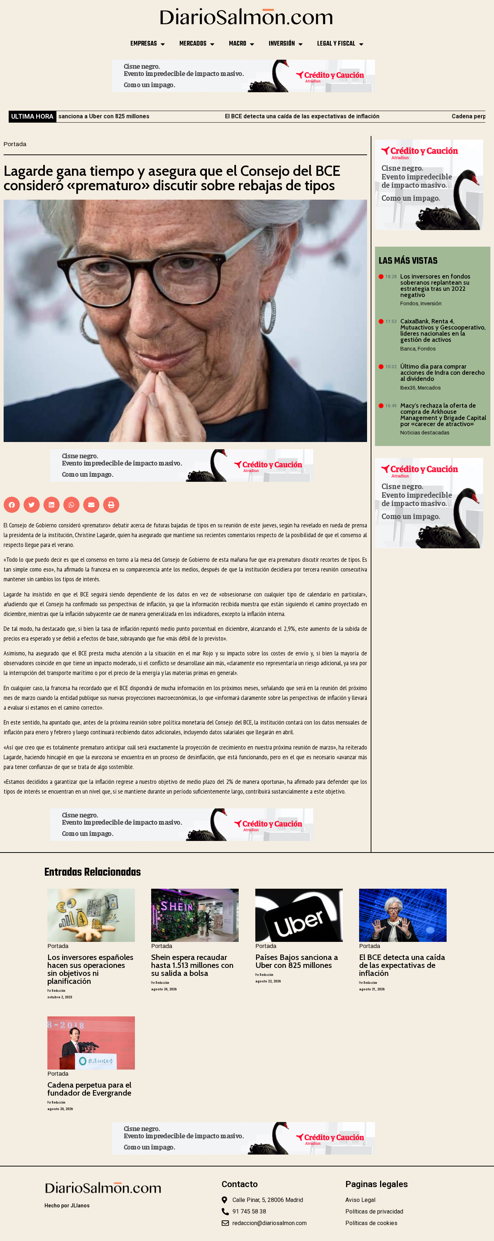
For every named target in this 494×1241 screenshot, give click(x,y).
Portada (15, 144)
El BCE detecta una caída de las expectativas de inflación (257, 116)
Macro (237, 44)
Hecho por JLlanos (67, 1205)
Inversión (282, 44)
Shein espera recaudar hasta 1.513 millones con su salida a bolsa (192, 965)
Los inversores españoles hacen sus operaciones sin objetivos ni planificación (90, 969)
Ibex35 (408, 388)
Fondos (409, 303)
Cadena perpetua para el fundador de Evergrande (89, 1089)
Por (56, 991)
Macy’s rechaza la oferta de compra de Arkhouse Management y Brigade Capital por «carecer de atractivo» (443, 415)
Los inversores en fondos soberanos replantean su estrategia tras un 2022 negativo (435, 285)
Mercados (192, 44)
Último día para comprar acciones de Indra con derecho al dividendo (442, 372)
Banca (408, 349)
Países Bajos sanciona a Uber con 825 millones (296, 961)
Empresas (144, 44)
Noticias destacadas (425, 432)
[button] (12, 505)
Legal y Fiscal (336, 44)
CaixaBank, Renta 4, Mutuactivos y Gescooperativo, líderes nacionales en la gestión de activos (443, 330)
